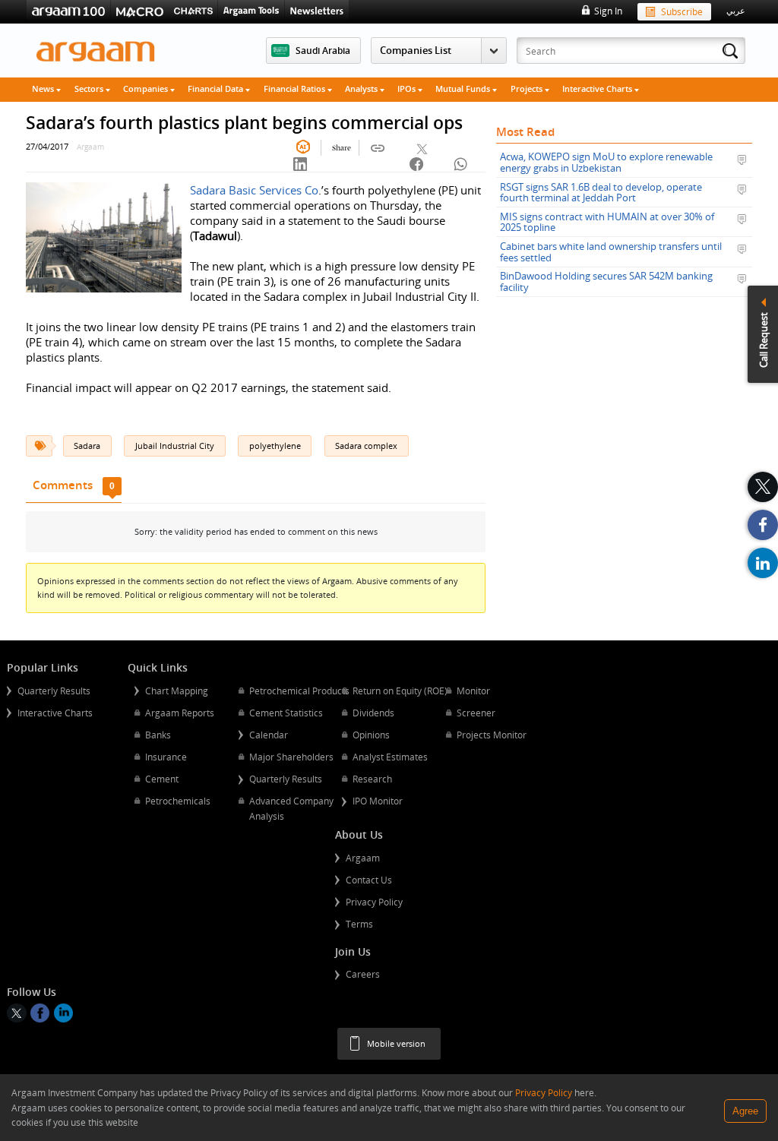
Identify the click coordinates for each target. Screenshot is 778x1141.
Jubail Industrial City (174, 445)
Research (372, 779)
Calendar (268, 735)
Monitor (473, 690)
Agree (745, 1111)
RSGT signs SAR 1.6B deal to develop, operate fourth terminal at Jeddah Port (601, 193)
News (44, 88)
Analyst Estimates (390, 757)
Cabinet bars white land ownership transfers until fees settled (611, 252)
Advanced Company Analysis (291, 808)
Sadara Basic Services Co (254, 190)
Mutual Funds (463, 88)
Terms (359, 924)
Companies (146, 88)
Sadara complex (366, 445)
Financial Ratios (295, 88)
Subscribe (682, 11)
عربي (735, 10)
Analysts (362, 88)
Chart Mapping (176, 690)
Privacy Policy (374, 902)
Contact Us (369, 880)
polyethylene (275, 445)
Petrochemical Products (299, 690)
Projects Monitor (492, 735)
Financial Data (216, 88)
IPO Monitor (378, 801)
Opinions (371, 735)
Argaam (363, 858)
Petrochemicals (177, 801)
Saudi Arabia (323, 50)
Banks (158, 735)
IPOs (407, 88)
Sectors (90, 88)
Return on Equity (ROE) (400, 690)
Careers (363, 974)
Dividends (373, 712)
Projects (528, 88)
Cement (162, 779)
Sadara (87, 445)
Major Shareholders (291, 757)
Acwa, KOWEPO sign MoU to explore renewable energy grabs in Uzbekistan (606, 162)
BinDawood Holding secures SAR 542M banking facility (606, 281)
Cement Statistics (286, 712)
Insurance (166, 757)
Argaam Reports (179, 712)
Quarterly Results (53, 690)
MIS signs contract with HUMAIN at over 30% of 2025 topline (607, 222)
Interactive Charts (598, 88)
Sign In (607, 11)
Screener (476, 712)
